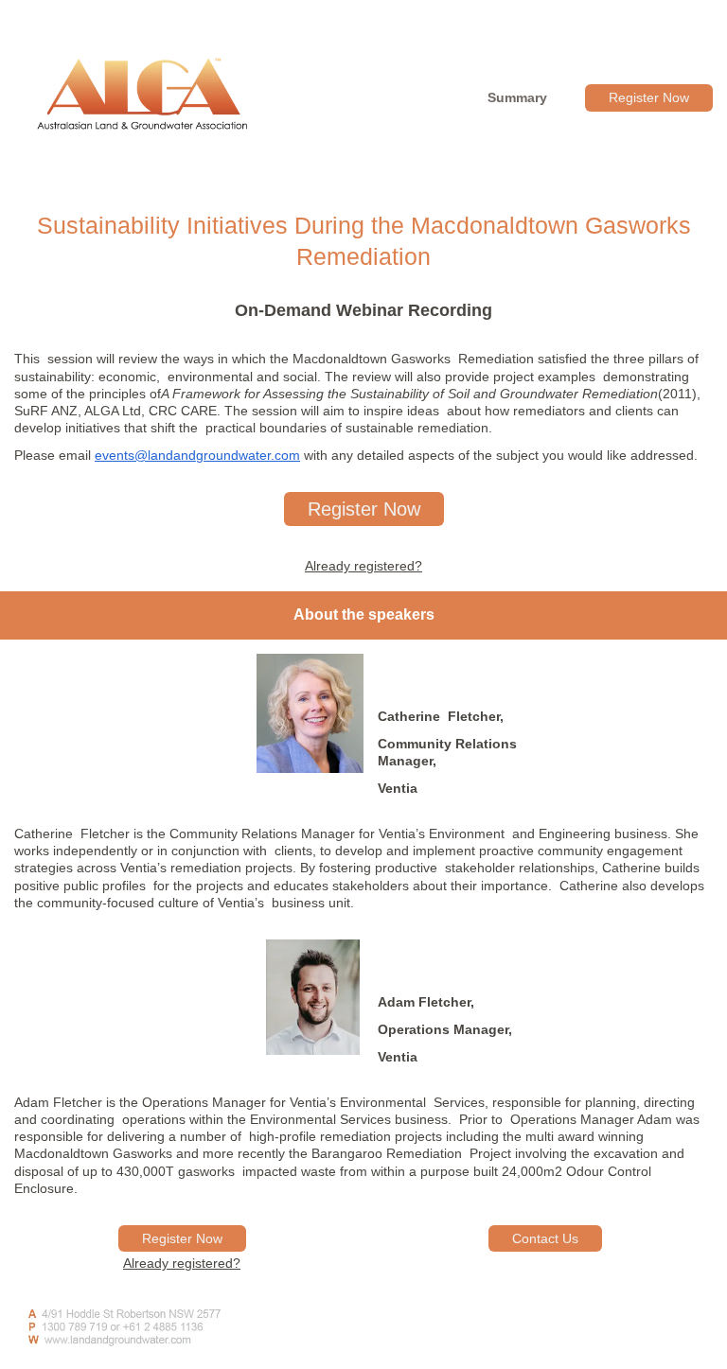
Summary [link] (517, 97)
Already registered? (363, 565)
